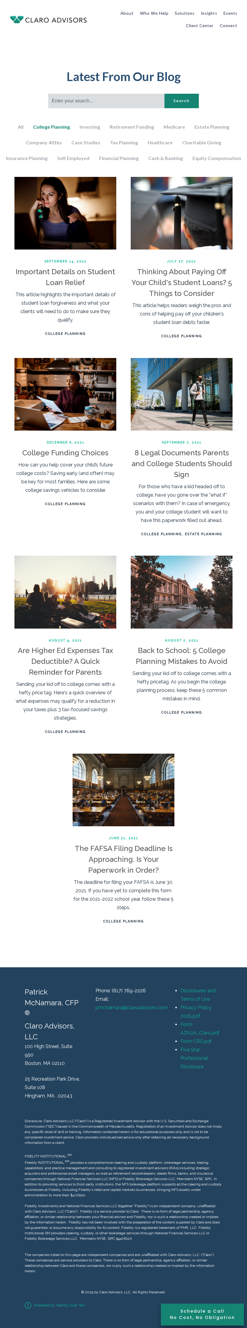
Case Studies (85, 142)
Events (230, 13)
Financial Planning (119, 158)
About (127, 13)
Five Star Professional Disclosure (194, 1058)
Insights (209, 13)
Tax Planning (124, 142)
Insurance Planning (27, 158)
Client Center (200, 25)
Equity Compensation (216, 158)
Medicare (174, 127)
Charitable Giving (201, 142)
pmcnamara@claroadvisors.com (131, 1007)
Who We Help (154, 13)
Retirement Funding (132, 127)
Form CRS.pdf (196, 1041)
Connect (228, 25)
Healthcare (160, 142)
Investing (90, 127)
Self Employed (73, 158)
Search (182, 100)
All (20, 127)
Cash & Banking (165, 158)
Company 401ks (44, 142)
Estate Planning (212, 127)
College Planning (51, 127)
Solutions (185, 13)
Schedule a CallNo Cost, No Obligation (202, 1314)
